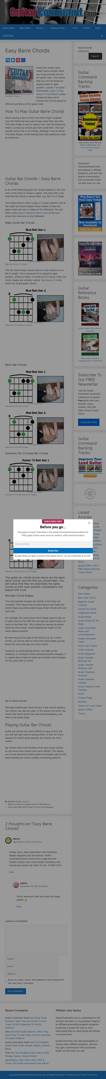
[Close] (89, 523)
